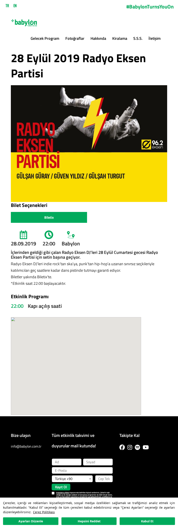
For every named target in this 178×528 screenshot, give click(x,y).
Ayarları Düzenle (30, 521)
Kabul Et (147, 521)
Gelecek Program (45, 38)
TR (7, 5)
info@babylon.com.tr (26, 446)
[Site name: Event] (24, 21)
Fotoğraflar (74, 38)
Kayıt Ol (61, 487)
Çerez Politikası (44, 512)
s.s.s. (137, 38)
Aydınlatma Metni (62, 492)
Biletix (49, 217)
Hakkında (98, 38)
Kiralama (119, 38)
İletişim (154, 38)
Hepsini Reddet (89, 521)
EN (15, 5)
